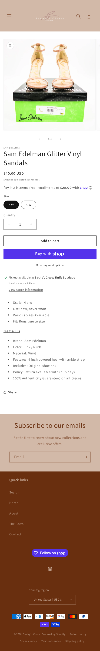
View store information (26, 290)
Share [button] (12, 392)
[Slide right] (60, 139)
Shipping (8, 179)
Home (13, 503)
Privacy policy (28, 641)
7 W (11, 205)
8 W (28, 205)
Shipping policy (75, 641)
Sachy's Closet (32, 634)
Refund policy (78, 634)
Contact (15, 534)
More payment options (50, 265)
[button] (9, 16)
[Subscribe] (85, 457)
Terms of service (51, 641)
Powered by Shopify (54, 634)
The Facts (16, 524)
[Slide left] (40, 139)
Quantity (9, 215)
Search (14, 492)
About (14, 513)
